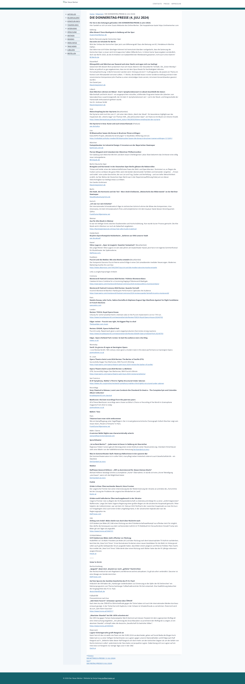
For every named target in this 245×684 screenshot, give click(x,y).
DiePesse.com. (95, 253)
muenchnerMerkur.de (98, 35)
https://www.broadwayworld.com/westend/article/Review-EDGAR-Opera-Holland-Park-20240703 (126, 333)
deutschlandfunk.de (97, 591)
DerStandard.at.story (141, 449)
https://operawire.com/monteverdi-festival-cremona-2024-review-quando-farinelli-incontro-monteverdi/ (129, 293)
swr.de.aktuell (95, 238)
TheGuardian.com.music (99, 324)
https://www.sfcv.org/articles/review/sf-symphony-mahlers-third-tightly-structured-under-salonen (127, 383)
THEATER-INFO (73, 25)
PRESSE (167, 4)
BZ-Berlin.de (94, 57)
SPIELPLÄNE (72, 32)
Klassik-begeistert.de (98, 85)
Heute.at (93, 553)
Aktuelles (71, 14)
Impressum (176, 4)
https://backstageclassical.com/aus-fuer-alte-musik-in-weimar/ (113, 229)
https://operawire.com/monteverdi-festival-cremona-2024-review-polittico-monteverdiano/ (124, 284)
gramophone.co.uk (97, 352)
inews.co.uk (94, 340)
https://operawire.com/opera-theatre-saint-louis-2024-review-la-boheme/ (118, 374)
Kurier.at (93, 494)
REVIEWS (70, 39)
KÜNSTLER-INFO (73, 21)
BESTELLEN (71, 53)
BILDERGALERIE (73, 18)
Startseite (157, 4)
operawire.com (95, 305)
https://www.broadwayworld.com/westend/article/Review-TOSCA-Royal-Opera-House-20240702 (126, 317)
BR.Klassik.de (95, 160)
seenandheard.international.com (102, 436)
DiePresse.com (95, 514)
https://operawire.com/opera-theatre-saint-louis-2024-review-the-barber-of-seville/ (121, 364)
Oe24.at (93, 648)
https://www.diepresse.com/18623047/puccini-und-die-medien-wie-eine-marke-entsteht (123, 267)
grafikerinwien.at (108, 678)
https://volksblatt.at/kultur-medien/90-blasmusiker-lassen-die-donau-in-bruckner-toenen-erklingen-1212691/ (131, 138)
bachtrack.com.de (96, 148)
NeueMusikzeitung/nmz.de (100, 197)
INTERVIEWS (72, 28)
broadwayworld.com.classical (101, 395)
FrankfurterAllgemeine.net (100, 214)
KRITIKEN (70, 35)
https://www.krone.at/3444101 (101, 531)
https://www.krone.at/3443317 (101, 611)
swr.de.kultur (95, 126)
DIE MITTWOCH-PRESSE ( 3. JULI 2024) (101, 657)
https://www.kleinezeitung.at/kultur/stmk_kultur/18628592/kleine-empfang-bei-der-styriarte (125, 119)
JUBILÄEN (71, 50)
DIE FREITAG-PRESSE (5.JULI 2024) (99, 662)
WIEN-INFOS (72, 43)
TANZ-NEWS (72, 46)
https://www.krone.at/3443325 (101, 626)
